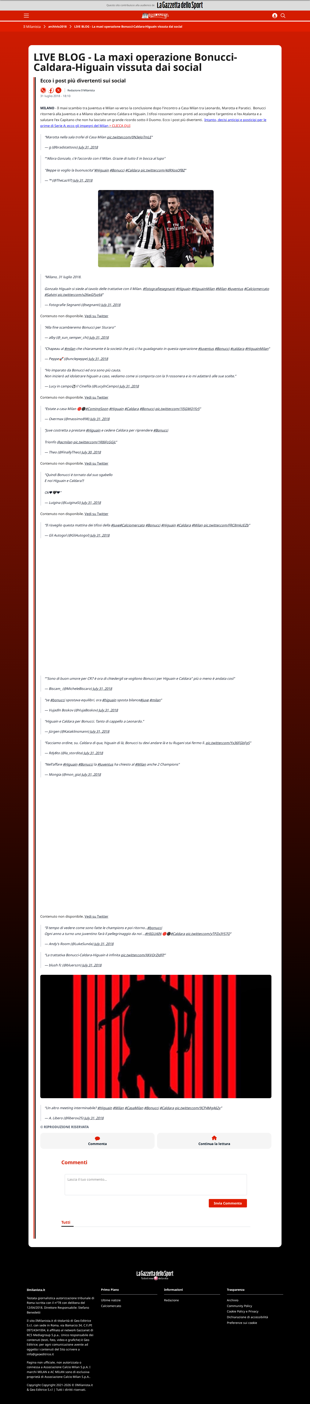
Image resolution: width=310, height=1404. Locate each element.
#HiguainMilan (203, 288)
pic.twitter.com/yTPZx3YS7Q (208, 933)
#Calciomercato (256, 288)
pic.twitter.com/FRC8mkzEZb (226, 525)
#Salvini (50, 294)
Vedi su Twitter (96, 316)
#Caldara (132, 170)
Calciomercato (111, 1306)
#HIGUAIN (153, 933)
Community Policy (239, 1306)
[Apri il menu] (26, 16)
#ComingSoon (96, 408)
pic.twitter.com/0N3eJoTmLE (129, 137)
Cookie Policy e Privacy (242, 1311)
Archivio (232, 1300)
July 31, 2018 (88, 147)
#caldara (237, 348)
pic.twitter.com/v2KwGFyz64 (80, 294)
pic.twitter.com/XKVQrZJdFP (142, 955)
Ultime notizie (111, 1300)
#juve (144, 700)
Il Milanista (32, 26)
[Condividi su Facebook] (51, 90)
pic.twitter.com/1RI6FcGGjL (94, 442)
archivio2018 (57, 26)
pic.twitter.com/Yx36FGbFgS (228, 742)
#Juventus (235, 288)
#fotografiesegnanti (159, 288)
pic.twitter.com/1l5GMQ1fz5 (177, 408)
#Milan (221, 288)
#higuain (109, 700)
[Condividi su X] (58, 90)
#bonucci (57, 700)
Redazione (171, 1300)
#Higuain (101, 170)
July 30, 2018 (91, 452)
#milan (69, 348)
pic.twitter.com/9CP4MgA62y (198, 1108)
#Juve (115, 525)
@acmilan (64, 442)
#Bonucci (117, 170)
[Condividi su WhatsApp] (43, 90)
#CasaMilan (134, 1108)
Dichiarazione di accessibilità (247, 1317)
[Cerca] (284, 16)
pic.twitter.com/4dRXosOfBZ (162, 170)
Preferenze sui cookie (242, 1323)
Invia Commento (228, 1203)
